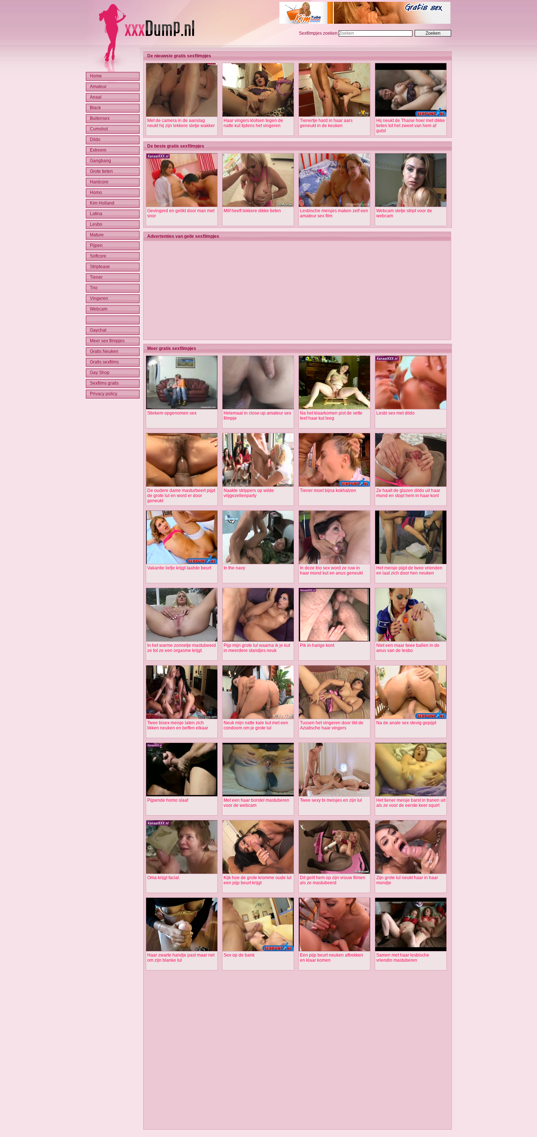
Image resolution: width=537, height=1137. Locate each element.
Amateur (98, 86)
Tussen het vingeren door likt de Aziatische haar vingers (331, 725)
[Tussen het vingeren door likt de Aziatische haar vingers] (334, 717)
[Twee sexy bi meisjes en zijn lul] (334, 795)
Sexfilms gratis (104, 383)
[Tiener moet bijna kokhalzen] (334, 485)
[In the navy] (258, 562)
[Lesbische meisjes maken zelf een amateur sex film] (334, 205)
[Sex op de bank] (258, 950)
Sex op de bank (239, 955)
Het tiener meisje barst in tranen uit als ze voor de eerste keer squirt (410, 803)
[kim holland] (364, 22)
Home (96, 76)
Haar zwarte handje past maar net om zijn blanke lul (180, 958)
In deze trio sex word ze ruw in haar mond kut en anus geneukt (331, 570)
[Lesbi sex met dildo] (410, 408)
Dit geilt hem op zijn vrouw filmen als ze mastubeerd (332, 880)
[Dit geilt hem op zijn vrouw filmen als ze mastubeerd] (334, 872)
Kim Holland (102, 203)
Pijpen (96, 245)
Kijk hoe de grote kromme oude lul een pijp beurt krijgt (258, 880)
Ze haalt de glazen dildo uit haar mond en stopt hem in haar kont (408, 493)
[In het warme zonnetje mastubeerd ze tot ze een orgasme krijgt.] (181, 640)
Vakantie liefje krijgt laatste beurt (179, 568)
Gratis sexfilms (104, 362)
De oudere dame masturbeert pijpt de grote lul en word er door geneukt (181, 495)
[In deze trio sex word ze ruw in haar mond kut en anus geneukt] (334, 562)
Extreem (98, 150)
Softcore (98, 256)
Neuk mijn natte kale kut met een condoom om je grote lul (256, 725)
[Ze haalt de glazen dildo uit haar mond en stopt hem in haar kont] (410, 485)
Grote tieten (101, 171)
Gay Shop (100, 372)
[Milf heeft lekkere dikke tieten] (258, 205)
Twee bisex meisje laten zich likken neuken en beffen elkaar (177, 725)
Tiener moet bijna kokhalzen (328, 490)
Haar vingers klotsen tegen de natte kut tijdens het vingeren (253, 123)
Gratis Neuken (104, 351)
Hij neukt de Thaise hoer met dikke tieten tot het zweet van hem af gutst (410, 125)
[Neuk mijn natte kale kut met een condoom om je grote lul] (258, 717)
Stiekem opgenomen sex (172, 413)
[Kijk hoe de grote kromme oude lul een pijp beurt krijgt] (258, 872)
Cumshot (99, 128)
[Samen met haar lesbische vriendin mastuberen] (410, 950)
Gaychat (98, 330)
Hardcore (99, 181)
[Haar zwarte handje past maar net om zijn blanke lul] (181, 950)
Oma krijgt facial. (163, 877)
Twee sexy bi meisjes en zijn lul (331, 800)
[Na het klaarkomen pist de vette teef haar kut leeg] (334, 408)
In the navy (234, 568)
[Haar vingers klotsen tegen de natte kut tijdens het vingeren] (258, 115)
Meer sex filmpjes (107, 340)
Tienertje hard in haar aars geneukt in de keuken (326, 123)
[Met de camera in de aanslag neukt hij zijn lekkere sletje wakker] (181, 115)
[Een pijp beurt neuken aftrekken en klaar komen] (334, 950)
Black (95, 107)
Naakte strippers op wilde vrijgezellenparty (249, 493)
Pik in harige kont (317, 645)
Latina (96, 213)
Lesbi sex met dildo (395, 413)
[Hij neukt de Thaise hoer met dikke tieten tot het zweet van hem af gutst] (410, 115)
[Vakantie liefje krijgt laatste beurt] (181, 562)
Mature (97, 234)
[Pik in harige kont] (334, 640)
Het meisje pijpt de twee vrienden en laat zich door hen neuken (409, 570)
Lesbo (96, 224)
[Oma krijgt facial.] (181, 872)
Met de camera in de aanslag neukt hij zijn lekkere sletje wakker (181, 123)
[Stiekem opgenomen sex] (181, 408)
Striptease (100, 266)
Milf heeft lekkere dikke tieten (252, 210)
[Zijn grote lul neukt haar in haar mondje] (410, 872)
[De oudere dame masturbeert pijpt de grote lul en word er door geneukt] (181, 485)
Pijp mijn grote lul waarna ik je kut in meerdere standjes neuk (257, 648)
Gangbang (100, 160)
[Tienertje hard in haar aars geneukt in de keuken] (334, 115)
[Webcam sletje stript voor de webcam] (410, 205)
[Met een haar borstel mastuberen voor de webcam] (258, 795)
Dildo (95, 139)
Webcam (98, 309)
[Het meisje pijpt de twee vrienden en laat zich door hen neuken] (410, 562)
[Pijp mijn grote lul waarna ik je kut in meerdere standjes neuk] (258, 640)
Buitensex (100, 118)
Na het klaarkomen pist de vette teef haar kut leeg (331, 416)
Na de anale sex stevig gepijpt (406, 722)
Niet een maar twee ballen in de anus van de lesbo (407, 648)
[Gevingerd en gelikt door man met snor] (181, 205)
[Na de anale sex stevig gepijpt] (410, 717)
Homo (96, 192)
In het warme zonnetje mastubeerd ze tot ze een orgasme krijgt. (181, 648)
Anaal (96, 97)
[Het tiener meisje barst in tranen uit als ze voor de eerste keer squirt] (410, 795)
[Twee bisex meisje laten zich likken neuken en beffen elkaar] (181, 717)
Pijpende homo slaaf (167, 800)
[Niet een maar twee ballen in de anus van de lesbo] (410, 640)
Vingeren (99, 298)
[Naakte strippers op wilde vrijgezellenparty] (258, 485)
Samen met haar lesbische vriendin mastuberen (402, 958)
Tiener (96, 277)
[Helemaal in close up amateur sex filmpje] (258, 408)
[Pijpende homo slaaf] (181, 795)
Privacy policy (103, 393)
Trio (94, 287)
